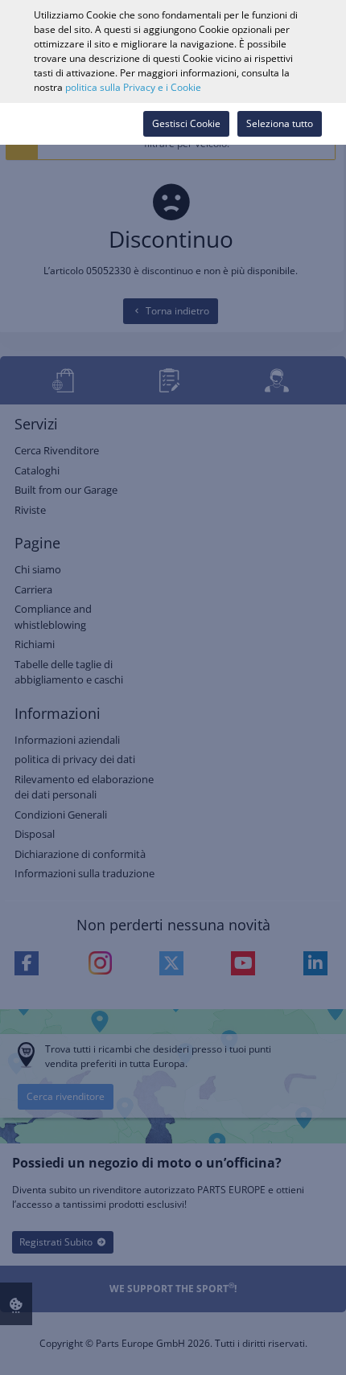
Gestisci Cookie (186, 123)
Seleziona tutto (279, 123)
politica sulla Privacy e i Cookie (133, 87)
